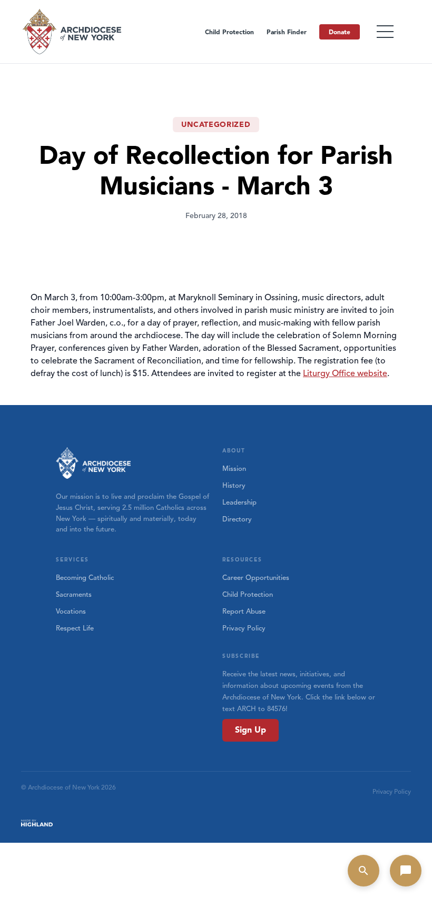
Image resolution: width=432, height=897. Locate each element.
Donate (339, 32)
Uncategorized (215, 124)
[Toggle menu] (385, 31)
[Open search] (363, 870)
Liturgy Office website (345, 373)
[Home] (73, 31)
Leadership (239, 502)
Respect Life (75, 628)
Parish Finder (287, 32)
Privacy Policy (244, 628)
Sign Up (250, 730)
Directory (237, 519)
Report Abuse (244, 611)
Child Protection (229, 32)
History (234, 485)
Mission (234, 469)
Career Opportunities (255, 578)
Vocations (71, 611)
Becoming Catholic (85, 578)
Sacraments (74, 594)
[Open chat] (405, 870)
